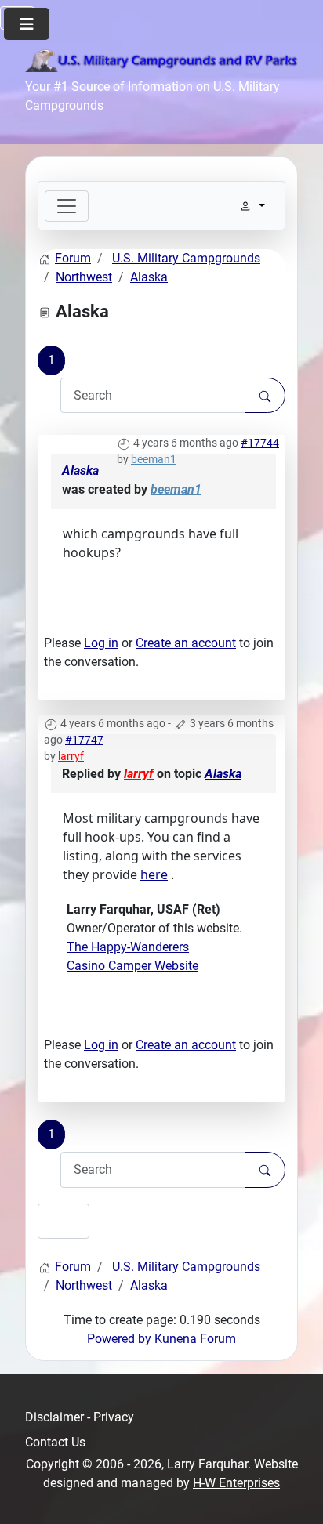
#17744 (260, 442)
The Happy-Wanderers (128, 946)
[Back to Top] (295, 1495)
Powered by (119, 1338)
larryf (71, 756)
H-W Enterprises (236, 1482)
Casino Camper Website (132, 965)
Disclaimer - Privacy (79, 1417)
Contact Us (55, 1442)
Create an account (186, 642)
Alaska (80, 470)
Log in (101, 642)
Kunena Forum (195, 1338)
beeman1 (153, 459)
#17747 (84, 739)
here (154, 874)
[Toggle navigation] (67, 206)
